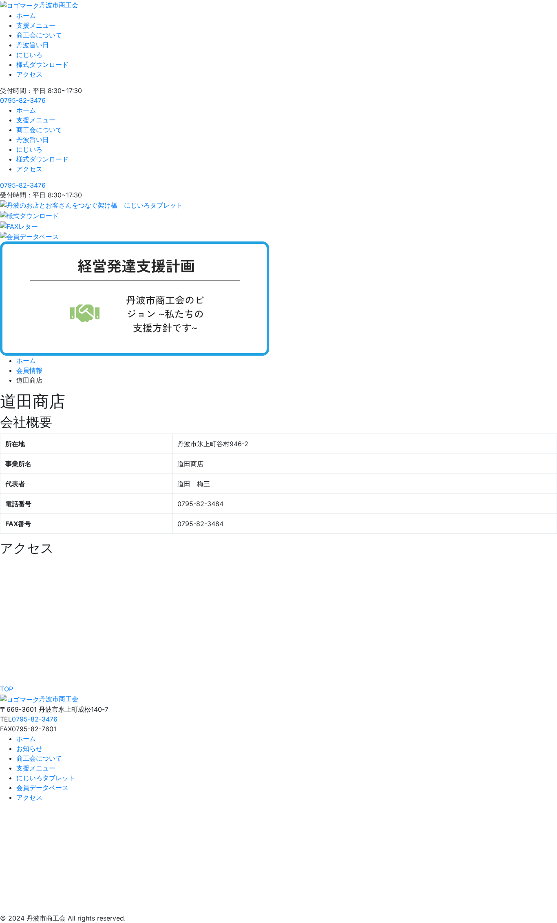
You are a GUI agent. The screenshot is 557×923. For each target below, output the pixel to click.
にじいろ (29, 55)
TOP (6, 689)
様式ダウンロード (42, 64)
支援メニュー (35, 25)
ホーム (26, 15)
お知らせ (29, 748)
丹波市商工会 (58, 5)
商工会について (39, 35)
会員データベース (42, 788)
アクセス (29, 74)
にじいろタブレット (45, 778)
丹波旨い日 (32, 45)
